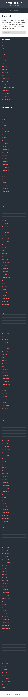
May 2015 (4, 182)
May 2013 (4, 253)
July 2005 (4, 533)
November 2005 (6, 521)
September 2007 (6, 455)
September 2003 (6, 598)
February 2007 (5, 476)
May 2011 (4, 325)
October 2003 (5, 595)
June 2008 (4, 429)
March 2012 (5, 295)
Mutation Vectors (6, 72)
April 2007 (4, 470)
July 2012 (4, 283)
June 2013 (4, 250)
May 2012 (4, 289)
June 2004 (4, 571)
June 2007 (4, 464)
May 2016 (4, 155)
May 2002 (4, 640)
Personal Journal (6, 81)
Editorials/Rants (5, 48)
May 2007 (4, 467)
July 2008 (4, 426)
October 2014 (5, 203)
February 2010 (5, 369)
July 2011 (4, 319)
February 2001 (5, 678)
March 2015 (5, 188)
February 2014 (5, 226)
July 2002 (4, 634)
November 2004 (6, 556)
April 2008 (4, 435)
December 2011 (5, 304)
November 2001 (6, 655)
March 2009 (5, 402)
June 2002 (4, 637)
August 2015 (5, 173)
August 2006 (5, 494)
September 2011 (6, 313)
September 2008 (6, 420)
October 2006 (5, 488)
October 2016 (5, 146)
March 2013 (5, 259)
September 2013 (6, 241)
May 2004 (4, 574)
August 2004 (5, 565)
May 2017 (4, 137)
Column (4, 45)
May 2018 (4, 125)
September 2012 (6, 277)
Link (3, 63)
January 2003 (5, 616)
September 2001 (6, 660)
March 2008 (5, 438)
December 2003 (5, 589)
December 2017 (5, 131)
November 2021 (6, 111)
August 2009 (5, 387)
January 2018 (5, 128)
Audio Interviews (6, 42)
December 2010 (5, 339)
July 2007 (4, 461)
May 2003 (4, 610)
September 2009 (6, 384)
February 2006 (5, 512)
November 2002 (6, 622)
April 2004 (4, 577)
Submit (23, 32)
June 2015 (4, 179)
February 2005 (5, 547)
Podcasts (4, 84)
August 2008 (5, 423)
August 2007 (5, 458)
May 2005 (4, 539)
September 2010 (6, 348)
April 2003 (4, 613)
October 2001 (5, 657)
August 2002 (5, 631)
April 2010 (4, 363)
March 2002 (5, 646)
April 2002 (4, 643)
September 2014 (6, 206)
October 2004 (5, 559)
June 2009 (4, 393)
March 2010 (5, 366)
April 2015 (4, 185)
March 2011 (5, 330)
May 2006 (4, 503)
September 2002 (6, 628)
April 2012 (4, 292)
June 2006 (4, 500)
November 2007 (6, 449)
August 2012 (5, 280)
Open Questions (5, 78)
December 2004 (5, 553)
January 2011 (5, 336)
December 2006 (5, 482)
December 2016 (5, 143)
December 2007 (5, 446)
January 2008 (5, 443)
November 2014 (6, 200)
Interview (4, 60)
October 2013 (5, 238)
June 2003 (4, 607)
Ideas (3, 57)
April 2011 (4, 327)
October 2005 (5, 524)
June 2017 (4, 134)
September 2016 (6, 149)
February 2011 (5, 333)
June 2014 (4, 215)
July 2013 (4, 247)
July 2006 (4, 497)
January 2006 (5, 515)
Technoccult (14, 3)
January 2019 (5, 122)
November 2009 (6, 378)
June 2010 (4, 357)
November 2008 (6, 414)
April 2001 (4, 672)
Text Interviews (5, 93)
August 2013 (5, 244)
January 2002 (5, 652)
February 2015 (5, 191)
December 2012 (5, 268)
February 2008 (5, 440)
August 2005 (5, 530)
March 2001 (5, 675)
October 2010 (5, 345)
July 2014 (4, 212)
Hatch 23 (4, 54)
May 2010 (4, 360)
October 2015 (5, 167)
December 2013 (5, 232)
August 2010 (5, 351)
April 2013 (4, 256)
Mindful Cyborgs (5, 69)
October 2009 (5, 381)
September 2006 (6, 491)
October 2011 (5, 310)
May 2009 (4, 396)
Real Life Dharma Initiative (8, 87)
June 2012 (4, 286)
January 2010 (5, 372)
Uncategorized (5, 96)
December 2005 (5, 518)
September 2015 (6, 170)
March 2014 (5, 223)
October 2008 (5, 417)
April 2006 (4, 506)
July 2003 (4, 604)
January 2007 (5, 479)
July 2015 (4, 176)
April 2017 (4, 140)
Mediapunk (4, 66)
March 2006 (5, 509)
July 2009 (4, 390)
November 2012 (6, 271)
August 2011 (5, 316)
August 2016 (5, 152)
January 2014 (5, 229)
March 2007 (5, 473)
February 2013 (5, 262)
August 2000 (5, 684)
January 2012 (5, 301)
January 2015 (5, 194)
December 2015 (5, 161)
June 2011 (4, 322)
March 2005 (5, 544)
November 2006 (6, 485)
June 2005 (4, 536)
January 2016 (5, 158)
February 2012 (5, 298)
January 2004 (5, 586)
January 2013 (5, 265)
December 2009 (5, 375)
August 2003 (5, 601)
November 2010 (6, 342)
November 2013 (6, 235)
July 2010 (4, 354)
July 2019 (4, 119)
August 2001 (5, 663)
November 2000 (6, 681)
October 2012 (5, 274)
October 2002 (5, 625)
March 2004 (5, 580)
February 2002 (5, 649)
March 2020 (5, 113)
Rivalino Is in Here (6, 90)
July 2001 (4, 666)
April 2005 (4, 542)
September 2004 (6, 562)
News (3, 75)
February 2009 (5, 405)
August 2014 (5, 209)
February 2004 (5, 583)
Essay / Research (6, 51)
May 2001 (4, 669)
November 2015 (6, 164)
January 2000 (5, 687)
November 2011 (6, 307)
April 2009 (4, 399)
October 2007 (5, 452)
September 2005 (6, 527)
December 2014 (5, 197)
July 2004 (4, 568)
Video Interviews (6, 99)
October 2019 (5, 116)
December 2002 (5, 619)
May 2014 (4, 218)
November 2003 (6, 592)
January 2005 (5, 550)
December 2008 (5, 411)
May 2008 (4, 432)
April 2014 (4, 220)
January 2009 (5, 408)
